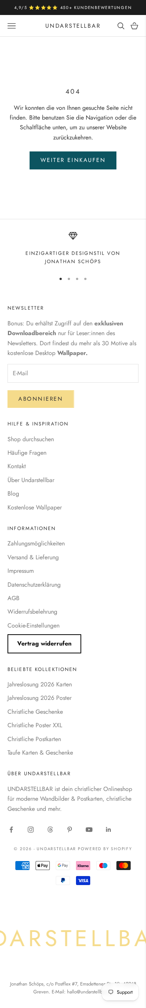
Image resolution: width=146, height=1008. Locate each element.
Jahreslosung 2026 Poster (39, 697)
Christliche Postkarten (34, 739)
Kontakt (16, 466)
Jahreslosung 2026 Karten (39, 684)
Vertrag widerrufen (44, 643)
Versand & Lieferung (33, 557)
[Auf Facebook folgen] (11, 829)
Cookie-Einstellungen (33, 625)
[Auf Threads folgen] (50, 829)
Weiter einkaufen (73, 160)
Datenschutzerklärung (34, 584)
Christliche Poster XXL (34, 725)
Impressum (20, 570)
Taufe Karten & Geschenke (40, 752)
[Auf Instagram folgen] (30, 829)
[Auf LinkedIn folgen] (108, 829)
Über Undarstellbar (30, 480)
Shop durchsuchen (30, 439)
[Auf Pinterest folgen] (69, 829)
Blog (13, 493)
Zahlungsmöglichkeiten (36, 543)
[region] (73, 248)
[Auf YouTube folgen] (89, 829)
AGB (13, 598)
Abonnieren (40, 399)
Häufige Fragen (26, 452)
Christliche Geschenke (35, 711)
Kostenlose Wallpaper (34, 507)
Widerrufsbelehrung (32, 611)
